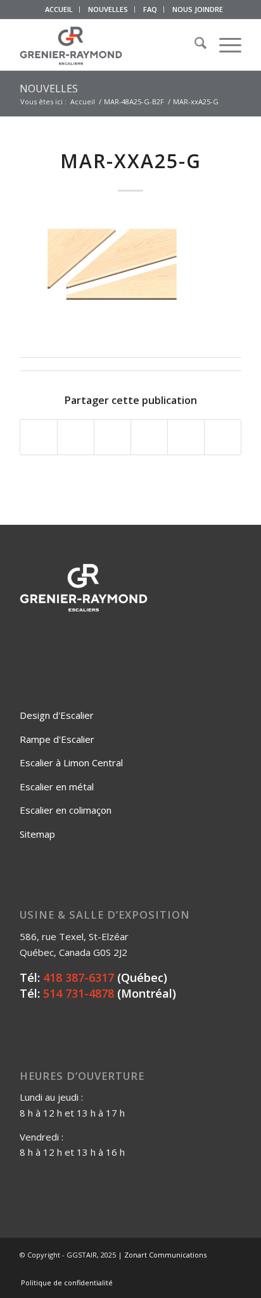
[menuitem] (59, 9)
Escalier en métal (57, 786)
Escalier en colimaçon (65, 810)
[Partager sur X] (76, 437)
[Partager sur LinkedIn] (186, 437)
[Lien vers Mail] (231, 1269)
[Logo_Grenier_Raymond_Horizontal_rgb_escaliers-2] (108, 45)
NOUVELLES (108, 9)
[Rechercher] (194, 45)
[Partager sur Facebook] (38, 437)
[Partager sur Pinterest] (149, 437)
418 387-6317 (78, 977)
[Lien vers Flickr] (193, 1269)
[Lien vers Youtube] (212, 1269)
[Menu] (224, 45)
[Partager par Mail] (223, 437)
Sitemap (37, 834)
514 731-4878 (78, 993)
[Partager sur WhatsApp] (112, 437)
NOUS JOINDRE (197, 9)
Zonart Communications (165, 1254)
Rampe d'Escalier (57, 739)
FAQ (150, 9)
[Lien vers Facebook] (174, 1269)
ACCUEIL (59, 9)
